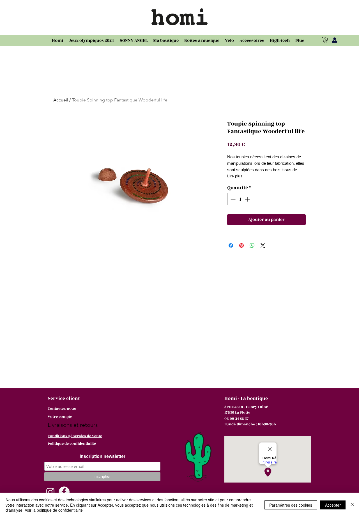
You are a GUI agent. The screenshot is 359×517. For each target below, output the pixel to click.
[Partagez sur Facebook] (230, 245)
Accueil (60, 100)
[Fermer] (352, 505)
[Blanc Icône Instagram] (50, 491)
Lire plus (234, 176)
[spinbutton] (240, 199)
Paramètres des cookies (290, 505)
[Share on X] (262, 245)
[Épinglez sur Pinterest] (241, 245)
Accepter (333, 505)
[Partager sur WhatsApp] (252, 245)
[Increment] (247, 199)
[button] (325, 40)
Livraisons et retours (73, 424)
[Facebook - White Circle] (64, 491)
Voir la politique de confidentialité (54, 510)
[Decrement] (232, 199)
